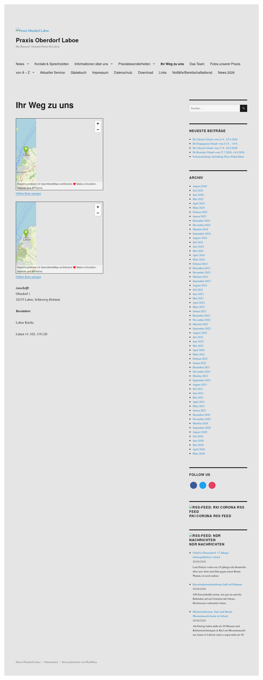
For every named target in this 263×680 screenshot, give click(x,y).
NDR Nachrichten (206, 544)
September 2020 (202, 427)
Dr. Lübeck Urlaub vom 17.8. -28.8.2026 (215, 148)
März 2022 (199, 354)
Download (145, 72)
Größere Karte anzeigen (28, 193)
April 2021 (199, 402)
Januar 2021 (199, 410)
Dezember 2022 (201, 315)
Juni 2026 (198, 195)
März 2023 (199, 307)
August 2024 (200, 238)
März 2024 (199, 259)
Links (163, 72)
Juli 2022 (198, 337)
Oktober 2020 (200, 423)
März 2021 (199, 406)
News (20, 63)
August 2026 (200, 186)
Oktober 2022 (200, 324)
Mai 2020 (198, 445)
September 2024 (202, 233)
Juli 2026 (198, 190)
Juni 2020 (198, 440)
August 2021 (200, 384)
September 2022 (202, 328)
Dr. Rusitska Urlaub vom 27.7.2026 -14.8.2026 (219, 152)
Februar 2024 (200, 264)
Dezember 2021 (201, 367)
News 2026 (226, 72)
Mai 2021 (198, 397)
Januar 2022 (199, 363)
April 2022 (199, 350)
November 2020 (202, 419)
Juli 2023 (198, 289)
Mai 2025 (198, 199)
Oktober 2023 (200, 276)
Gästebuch (79, 72)
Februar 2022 (200, 358)
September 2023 (202, 281)
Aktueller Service (52, 72)
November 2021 (202, 371)
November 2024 (202, 225)
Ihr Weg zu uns (172, 63)
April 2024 (199, 255)
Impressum (100, 72)
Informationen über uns (91, 63)
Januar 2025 (199, 216)
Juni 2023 (198, 294)
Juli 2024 (198, 242)
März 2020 (199, 453)
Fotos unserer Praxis (225, 63)
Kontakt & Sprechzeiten (52, 63)
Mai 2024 (198, 251)
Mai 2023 (198, 298)
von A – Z (23, 72)
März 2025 (199, 207)
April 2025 (199, 203)
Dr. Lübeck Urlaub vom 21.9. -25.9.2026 (215, 139)
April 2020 (199, 449)
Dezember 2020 (201, 415)
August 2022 (200, 333)
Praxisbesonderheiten (134, 63)
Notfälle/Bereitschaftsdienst (192, 72)
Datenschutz (123, 72)
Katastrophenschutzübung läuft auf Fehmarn (217, 584)
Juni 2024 (198, 246)
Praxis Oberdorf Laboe (47, 40)
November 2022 (202, 320)
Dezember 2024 (201, 220)
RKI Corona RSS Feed (210, 515)
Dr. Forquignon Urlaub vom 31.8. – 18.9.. (215, 143)
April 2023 (199, 302)
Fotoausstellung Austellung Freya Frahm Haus (218, 156)
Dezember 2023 (201, 268)
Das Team (197, 63)
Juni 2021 (198, 393)
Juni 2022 (198, 341)
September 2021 (202, 380)
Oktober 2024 (200, 229)
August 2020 (200, 432)
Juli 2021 (198, 389)
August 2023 (200, 285)
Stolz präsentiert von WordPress (79, 662)
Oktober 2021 (200, 376)
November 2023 (202, 272)
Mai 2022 (198, 345)
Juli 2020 (198, 436)
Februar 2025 (200, 212)
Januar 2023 (199, 311)
